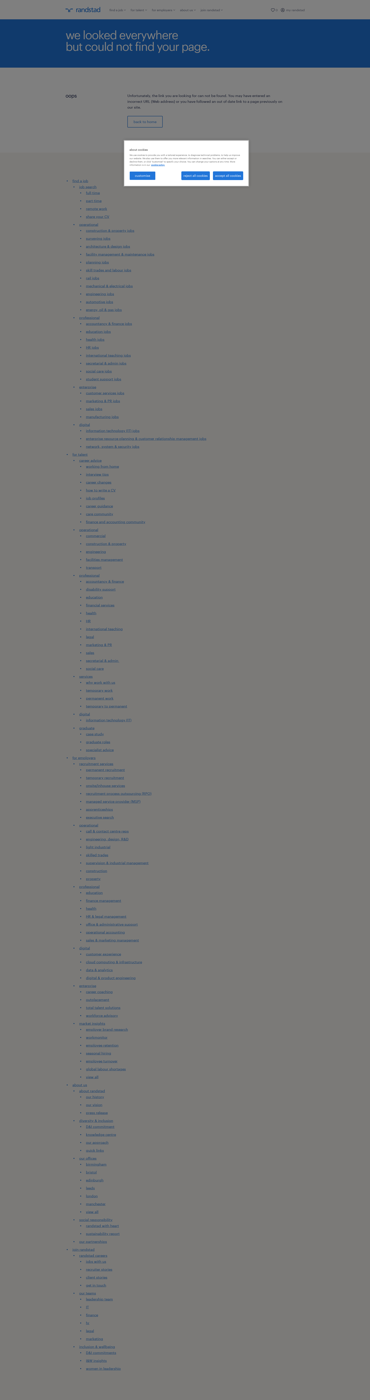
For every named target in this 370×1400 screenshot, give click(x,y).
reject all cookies (195, 175)
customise (142, 175)
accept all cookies (228, 175)
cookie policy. (158, 165)
